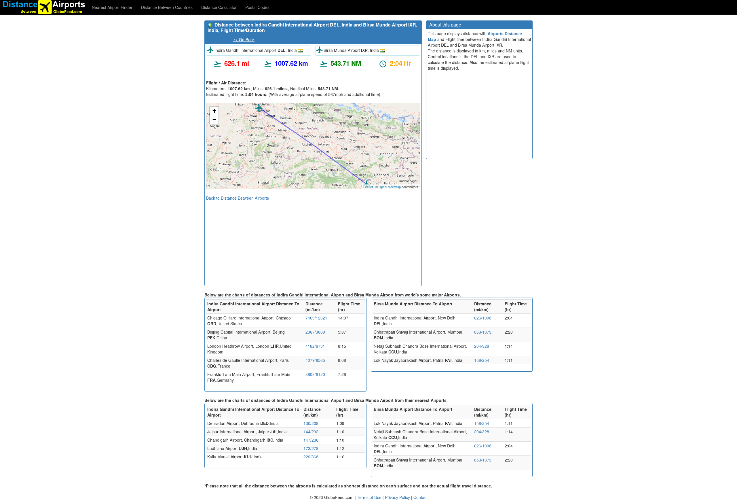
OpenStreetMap (390, 186)
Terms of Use (370, 497)
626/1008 (482, 318)
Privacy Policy (398, 497)
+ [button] (214, 110)
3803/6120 (315, 374)
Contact (420, 497)
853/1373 (482, 332)
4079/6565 (315, 360)
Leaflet (368, 186)
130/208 (310, 423)
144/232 (310, 431)
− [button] (214, 119)
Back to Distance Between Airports (237, 198)
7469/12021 (316, 318)
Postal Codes (257, 7)
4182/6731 (315, 346)
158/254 (481, 360)
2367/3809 (315, 332)
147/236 (310, 440)
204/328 (481, 346)
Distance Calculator (219, 7)
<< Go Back (243, 39)
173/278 (310, 448)
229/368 (310, 456)
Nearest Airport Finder (112, 7)
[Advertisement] (313, 241)
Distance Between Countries (167, 7)
